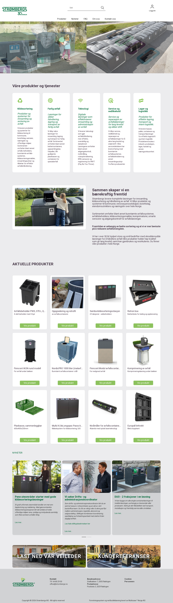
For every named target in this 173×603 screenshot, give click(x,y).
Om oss (96, 19)
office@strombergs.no (59, 584)
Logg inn (152, 7)
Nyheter (75, 19)
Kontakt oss (110, 19)
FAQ (85, 19)
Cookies (128, 579)
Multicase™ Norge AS (137, 600)
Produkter (61, 19)
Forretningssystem (96, 600)
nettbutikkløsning (114, 600)
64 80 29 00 (57, 582)
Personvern (129, 582)
